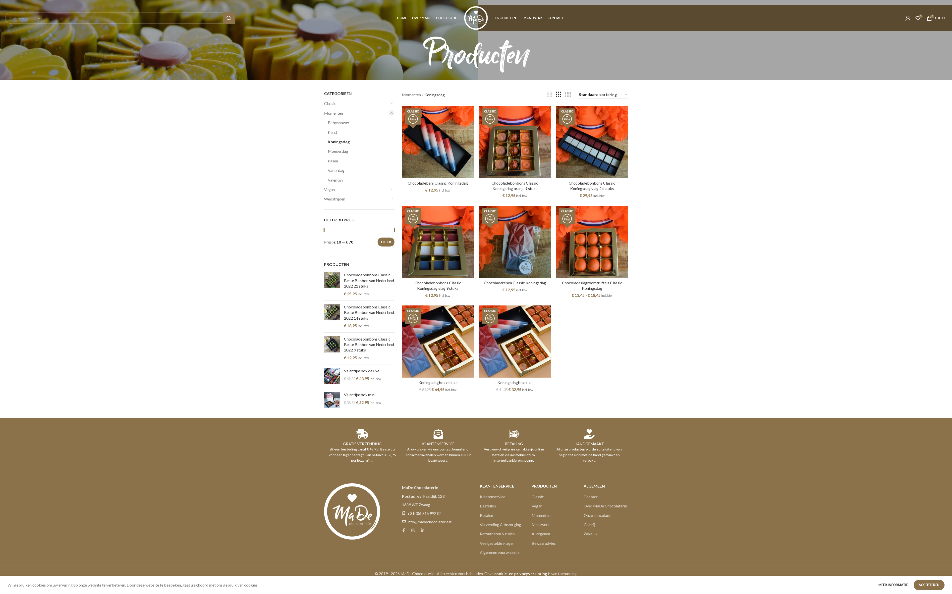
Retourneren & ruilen (497, 533)
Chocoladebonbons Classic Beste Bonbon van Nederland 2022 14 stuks (369, 312)
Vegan (329, 189)
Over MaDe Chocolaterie (605, 505)
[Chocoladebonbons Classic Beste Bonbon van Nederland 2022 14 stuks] (332, 316)
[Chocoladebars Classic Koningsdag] (438, 142)
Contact (591, 496)
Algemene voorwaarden (500, 552)
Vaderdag (336, 170)
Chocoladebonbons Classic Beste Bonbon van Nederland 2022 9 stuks (369, 344)
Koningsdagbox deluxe (437, 382)
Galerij (589, 524)
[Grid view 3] (558, 94)
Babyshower (338, 122)
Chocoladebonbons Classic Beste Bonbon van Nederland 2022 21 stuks (369, 280)
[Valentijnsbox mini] (332, 400)
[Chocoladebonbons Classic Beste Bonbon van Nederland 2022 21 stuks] (332, 284)
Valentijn (335, 180)
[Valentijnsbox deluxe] (332, 376)
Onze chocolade (597, 515)
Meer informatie (893, 585)
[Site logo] (476, 17)
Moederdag (338, 151)
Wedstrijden (334, 199)
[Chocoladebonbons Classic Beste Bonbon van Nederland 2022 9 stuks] (332, 348)
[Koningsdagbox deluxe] (438, 341)
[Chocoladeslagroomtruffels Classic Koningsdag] (592, 242)
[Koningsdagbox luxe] (515, 341)
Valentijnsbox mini (359, 394)
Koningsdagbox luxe (515, 382)
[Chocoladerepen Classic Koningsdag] (515, 242)
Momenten (333, 113)
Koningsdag (339, 141)
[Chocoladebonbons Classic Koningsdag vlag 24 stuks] (592, 142)
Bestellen (488, 505)
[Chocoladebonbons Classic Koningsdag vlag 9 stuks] (438, 242)
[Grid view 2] (549, 94)
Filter (386, 242)
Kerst (332, 132)
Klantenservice (492, 496)
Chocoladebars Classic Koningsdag (438, 183)
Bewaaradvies (544, 543)
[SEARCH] (229, 18)
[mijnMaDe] (908, 18)
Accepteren (929, 585)
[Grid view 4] (568, 94)
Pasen (333, 160)
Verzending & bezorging (500, 524)
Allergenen (541, 533)
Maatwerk (541, 524)
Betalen (486, 515)
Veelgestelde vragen (497, 543)
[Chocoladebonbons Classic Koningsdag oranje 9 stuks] (515, 142)
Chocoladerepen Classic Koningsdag (515, 282)
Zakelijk (591, 533)
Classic (330, 103)
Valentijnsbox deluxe (361, 370)
